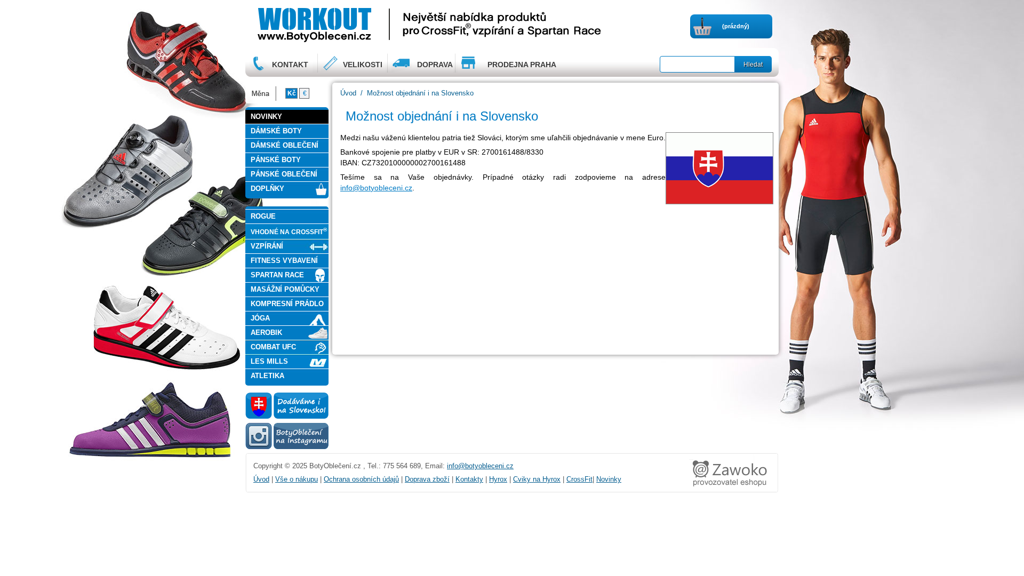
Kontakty (469, 479)
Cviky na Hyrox (537, 479)
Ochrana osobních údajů (361, 479)
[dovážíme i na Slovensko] (287, 416)
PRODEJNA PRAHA (521, 64)
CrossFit (579, 479)
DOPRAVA (435, 64)
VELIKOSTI (362, 64)
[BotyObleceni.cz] (347, 23)
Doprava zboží (427, 479)
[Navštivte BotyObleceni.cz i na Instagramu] (287, 448)
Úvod (348, 93)
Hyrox (498, 479)
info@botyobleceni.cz (376, 187)
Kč (291, 93)
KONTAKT (290, 64)
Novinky (608, 479)
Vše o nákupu (296, 479)
